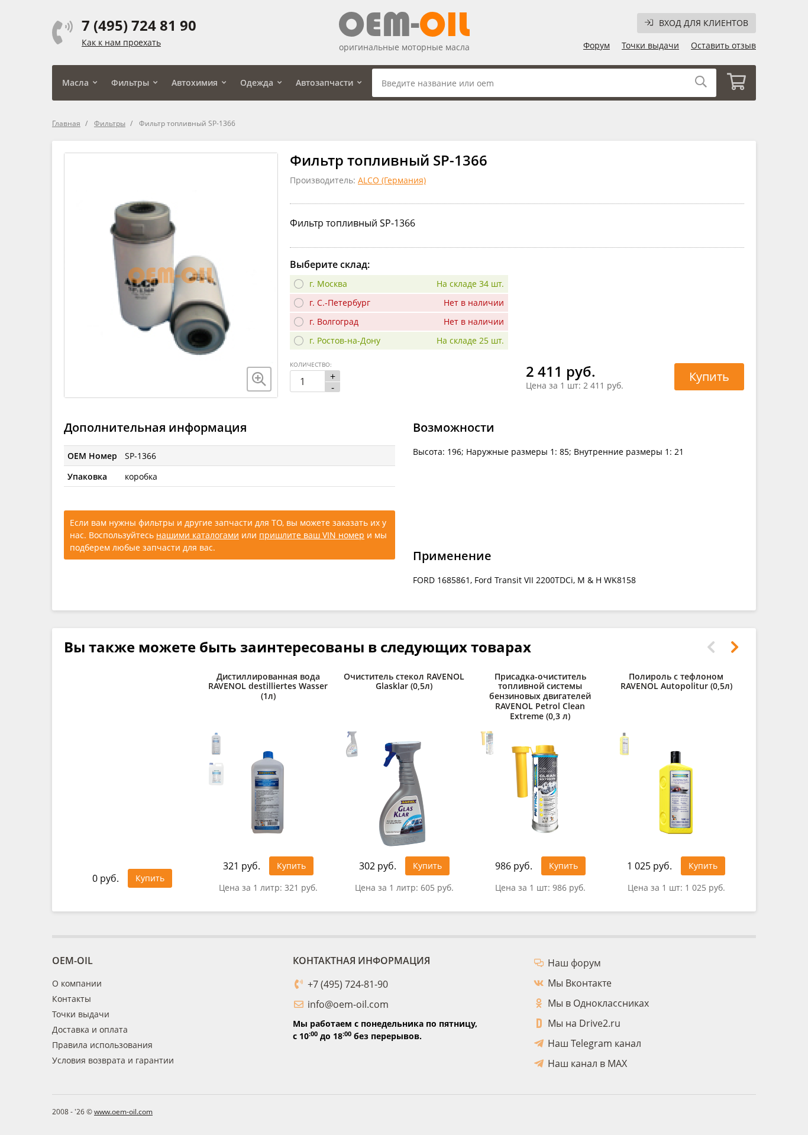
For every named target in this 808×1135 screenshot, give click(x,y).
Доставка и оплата (90, 1029)
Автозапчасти (324, 82)
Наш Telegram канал (594, 1043)
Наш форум (574, 962)
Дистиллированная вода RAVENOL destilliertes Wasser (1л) (268, 687)
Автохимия (195, 82)
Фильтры (130, 82)
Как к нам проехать (121, 42)
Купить (709, 376)
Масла (75, 82)
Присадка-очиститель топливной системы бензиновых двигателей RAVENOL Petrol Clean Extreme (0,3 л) (540, 697)
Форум (596, 45)
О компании (77, 983)
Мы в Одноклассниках (598, 1003)
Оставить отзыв (723, 45)
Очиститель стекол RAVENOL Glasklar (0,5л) (404, 682)
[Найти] (701, 82)
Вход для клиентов (703, 22)
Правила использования (102, 1044)
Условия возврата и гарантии (113, 1060)
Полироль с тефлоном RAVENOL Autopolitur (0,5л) (676, 682)
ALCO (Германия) (392, 180)
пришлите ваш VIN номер (311, 535)
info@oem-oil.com (348, 1004)
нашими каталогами (197, 535)
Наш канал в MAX (587, 1063)
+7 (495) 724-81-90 (348, 984)
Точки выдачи (650, 45)
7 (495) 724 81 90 (139, 25)
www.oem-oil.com (123, 1112)
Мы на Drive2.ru (584, 1023)
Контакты (71, 998)
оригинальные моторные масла (404, 47)
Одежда (256, 82)
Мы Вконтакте (580, 983)
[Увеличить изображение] (259, 379)
